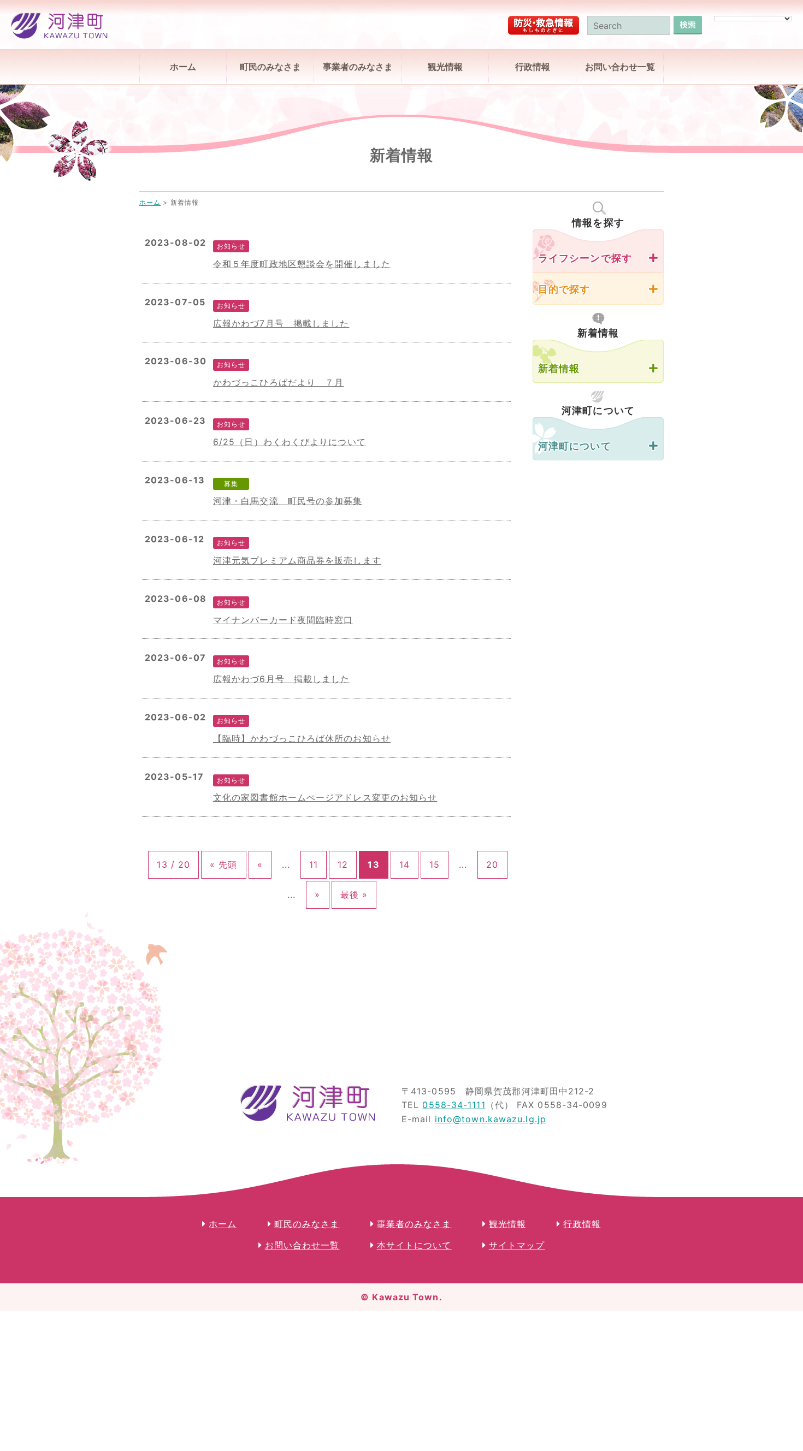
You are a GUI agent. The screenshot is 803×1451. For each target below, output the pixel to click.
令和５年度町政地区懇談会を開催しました (302, 263)
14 (404, 864)
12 (343, 864)
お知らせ (231, 246)
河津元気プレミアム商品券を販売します (297, 560)
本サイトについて (414, 1245)
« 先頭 (223, 864)
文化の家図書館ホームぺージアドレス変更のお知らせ (325, 797)
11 (313, 864)
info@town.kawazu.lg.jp (490, 1119)
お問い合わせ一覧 (620, 66)
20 (492, 864)
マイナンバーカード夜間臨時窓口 (283, 619)
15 (434, 864)
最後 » (354, 894)
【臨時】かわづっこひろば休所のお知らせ (302, 738)
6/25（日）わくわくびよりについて (289, 441)
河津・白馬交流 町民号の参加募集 (288, 500)
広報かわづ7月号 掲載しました (281, 323)
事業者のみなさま (358, 66)
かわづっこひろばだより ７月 (278, 382)
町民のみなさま (270, 66)
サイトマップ (517, 1245)
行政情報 (532, 66)
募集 (231, 483)
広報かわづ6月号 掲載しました (281, 678)
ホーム (183, 66)
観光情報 (445, 66)
